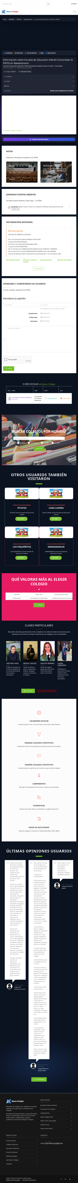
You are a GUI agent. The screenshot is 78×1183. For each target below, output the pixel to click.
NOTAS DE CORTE (51, 165)
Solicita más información (40, 139)
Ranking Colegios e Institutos (39, 743)
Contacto (9, 1164)
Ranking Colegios (11, 1156)
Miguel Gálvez (29, 663)
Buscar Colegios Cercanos (13, 130)
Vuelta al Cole (44, 1125)
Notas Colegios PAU (46, 1117)
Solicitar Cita (15, 209)
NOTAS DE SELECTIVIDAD (20, 165)
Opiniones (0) (51, 53)
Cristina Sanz (12, 663)
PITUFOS (21, 507)
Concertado (34, 443)
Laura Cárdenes (62, 664)
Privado (46, 443)
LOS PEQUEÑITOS (22, 546)
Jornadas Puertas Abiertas (48, 1105)
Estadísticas (39, 805)
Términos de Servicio (29, 1180)
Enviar (9, 368)
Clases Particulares (39, 625)
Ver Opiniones (40, 1079)
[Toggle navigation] (75, 12)
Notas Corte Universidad (48, 1121)
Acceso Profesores (12, 1152)
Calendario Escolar (26, 71)
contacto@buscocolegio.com (54, 1143)
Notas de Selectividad (39, 827)
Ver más (20, 519)
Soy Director (39, 268)
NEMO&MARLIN (56, 546)
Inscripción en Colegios (47, 1109)
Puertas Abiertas (32, 53)
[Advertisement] (39, 36)
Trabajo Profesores (12, 1144)
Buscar (39, 448)
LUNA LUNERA (56, 507)
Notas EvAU (19, 53)
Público (22, 443)
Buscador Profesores (12, 1148)
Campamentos (52, 398)
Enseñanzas (8, 53)
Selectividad (66, 398)
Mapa (42, 53)
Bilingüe (57, 443)
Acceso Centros (11, 1141)
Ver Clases (29, 691)
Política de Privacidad (13, 1180)
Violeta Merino (47, 663)
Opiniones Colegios (12, 1160)
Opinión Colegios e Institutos (39, 765)
